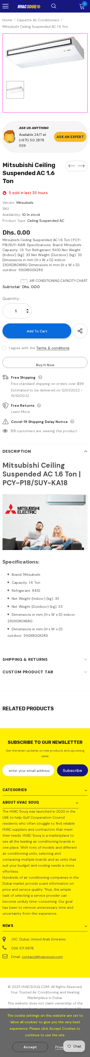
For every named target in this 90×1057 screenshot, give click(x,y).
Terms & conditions (53, 348)
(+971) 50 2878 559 (31, 143)
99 (13, 430)
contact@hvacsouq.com (42, 956)
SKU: (6, 208)
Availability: (11, 214)
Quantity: (11, 298)
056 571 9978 (22, 948)
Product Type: (14, 220)
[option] (45, 52)
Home (7, 20)
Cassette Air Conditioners (38, 20)
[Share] (80, 330)
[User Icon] (68, 6)
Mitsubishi (25, 202)
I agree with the (22, 348)
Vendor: (8, 202)
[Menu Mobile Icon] (5, 6)
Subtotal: (11, 286)
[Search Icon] (53, 6)
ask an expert (70, 137)
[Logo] (29, 6)
